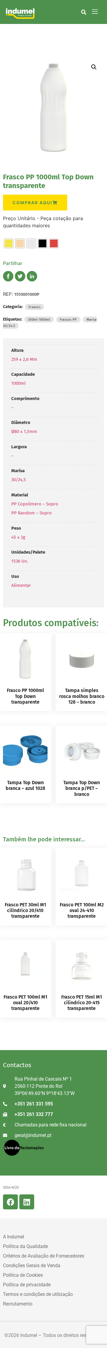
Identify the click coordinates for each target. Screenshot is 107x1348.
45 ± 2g (18, 537)
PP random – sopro (31, 513)
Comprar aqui (32, 202)
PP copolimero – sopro (34, 504)
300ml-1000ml (39, 319)
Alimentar (21, 585)
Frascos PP (68, 319)
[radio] (8, 243)
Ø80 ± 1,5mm (24, 431)
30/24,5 (18, 479)
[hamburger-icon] (95, 12)
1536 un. (19, 561)
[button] (83, 12)
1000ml (18, 383)
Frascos (34, 307)
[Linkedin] (26, 1201)
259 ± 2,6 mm (24, 359)
